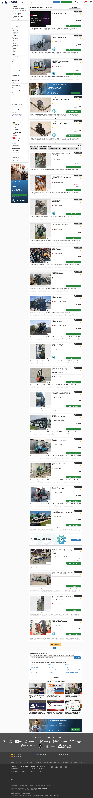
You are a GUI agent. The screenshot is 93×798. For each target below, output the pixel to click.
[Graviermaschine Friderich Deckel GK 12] (40, 279)
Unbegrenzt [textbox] (16, 120)
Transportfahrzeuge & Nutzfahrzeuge (18, 17)
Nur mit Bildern (17, 157)
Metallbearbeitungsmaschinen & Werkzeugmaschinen (20, 12)
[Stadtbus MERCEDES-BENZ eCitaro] (40, 422)
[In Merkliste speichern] (80, 14)
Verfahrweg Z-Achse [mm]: (17, 104)
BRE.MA (15, 38)
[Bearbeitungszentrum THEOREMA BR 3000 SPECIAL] (40, 627)
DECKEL (15, 30)
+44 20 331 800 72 (65, 754)
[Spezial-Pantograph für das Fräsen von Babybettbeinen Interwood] (40, 160)
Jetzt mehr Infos (76, 539)
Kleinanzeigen (17, 150)
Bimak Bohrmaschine (35, 675)
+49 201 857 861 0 (18, 754)
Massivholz (50, 672)
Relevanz (75, 7)
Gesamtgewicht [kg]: (16, 90)
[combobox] (20, 120)
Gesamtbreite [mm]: (16, 80)
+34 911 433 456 (17, 756)
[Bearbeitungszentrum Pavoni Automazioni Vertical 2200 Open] (40, 183)
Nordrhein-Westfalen (20, 131)
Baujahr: (13, 66)
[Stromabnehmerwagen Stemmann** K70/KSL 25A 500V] (40, 105)
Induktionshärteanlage (63, 762)
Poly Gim (67, 664)
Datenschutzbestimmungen (39, 795)
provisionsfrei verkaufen (19, 195)
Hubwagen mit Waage (27, 762)
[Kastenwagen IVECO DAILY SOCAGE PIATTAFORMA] (40, 518)
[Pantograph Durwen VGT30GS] (40, 255)
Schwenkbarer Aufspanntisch (72, 672)
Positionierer (68, 667)
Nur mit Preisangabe (17, 64)
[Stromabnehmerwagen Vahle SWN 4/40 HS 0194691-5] (40, 129)
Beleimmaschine (34, 672)
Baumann (16, 28)
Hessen (17, 126)
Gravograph (16, 46)
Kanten (49, 664)
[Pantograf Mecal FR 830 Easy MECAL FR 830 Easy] (40, 351)
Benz (15, 40)
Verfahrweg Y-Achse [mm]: (17, 99)
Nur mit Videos (17, 159)
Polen (17, 135)
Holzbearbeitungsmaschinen (20, 8)
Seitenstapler (34, 148)
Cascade (15, 43)
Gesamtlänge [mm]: (16, 75)
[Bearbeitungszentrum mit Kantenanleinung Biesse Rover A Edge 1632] (40, 579)
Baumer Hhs (33, 670)
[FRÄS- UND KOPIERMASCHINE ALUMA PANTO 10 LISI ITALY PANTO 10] (40, 603)
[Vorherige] (31, 19)
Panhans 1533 (51, 675)
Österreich (18, 137)
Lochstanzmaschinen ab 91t (15, 762)
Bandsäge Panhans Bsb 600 (36, 667)
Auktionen (16, 152)
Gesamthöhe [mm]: (16, 85)
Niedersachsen (19, 127)
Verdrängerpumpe (38, 762)
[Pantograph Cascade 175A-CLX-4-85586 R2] (40, 43)
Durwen (15, 45)
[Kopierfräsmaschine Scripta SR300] (40, 231)
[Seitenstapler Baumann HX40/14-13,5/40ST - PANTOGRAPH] (40, 67)
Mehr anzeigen (56, 677)
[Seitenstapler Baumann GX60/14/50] (40, 494)
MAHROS (15, 33)
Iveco (15, 48)
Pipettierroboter (73, 762)
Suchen (57, 2)
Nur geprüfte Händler (18, 160)
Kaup (15, 50)
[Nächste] (49, 19)
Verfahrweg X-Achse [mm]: (17, 94)
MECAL (15, 51)
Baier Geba (32, 664)
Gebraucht (16, 145)
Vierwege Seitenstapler (54, 148)
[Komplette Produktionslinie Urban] (40, 470)
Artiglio (15, 32)
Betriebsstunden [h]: (16, 70)
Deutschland (16, 115)
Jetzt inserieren (75, 93)
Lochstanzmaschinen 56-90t (50, 762)
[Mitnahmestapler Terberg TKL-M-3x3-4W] (40, 303)
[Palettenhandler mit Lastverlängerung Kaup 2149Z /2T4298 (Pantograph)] (40, 399)
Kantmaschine (51, 667)
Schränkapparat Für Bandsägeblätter (74, 670)
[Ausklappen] (55, 33)
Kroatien (17, 138)
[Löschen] (52, 2)
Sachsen (17, 129)
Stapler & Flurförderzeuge (19, 10)
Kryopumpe (81, 762)
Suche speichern (56, 644)
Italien (17, 133)
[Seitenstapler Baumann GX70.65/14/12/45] (40, 446)
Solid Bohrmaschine (70, 675)
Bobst (15, 42)
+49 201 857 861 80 (41, 754)
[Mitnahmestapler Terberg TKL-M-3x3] (40, 327)
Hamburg (17, 124)
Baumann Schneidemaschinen (70, 148)
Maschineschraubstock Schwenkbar (56, 670)
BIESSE (15, 37)
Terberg (15, 35)
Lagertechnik (16, 14)
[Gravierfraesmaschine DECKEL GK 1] (40, 207)
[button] (91, 2)
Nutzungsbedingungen (50, 795)
